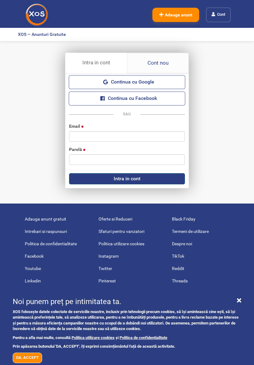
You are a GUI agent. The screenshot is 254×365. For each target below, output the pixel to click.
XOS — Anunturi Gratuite (42, 34)
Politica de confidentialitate (143, 337)
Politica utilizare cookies (93, 337)
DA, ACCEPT (27, 357)
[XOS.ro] (36, 14)
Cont (221, 14)
